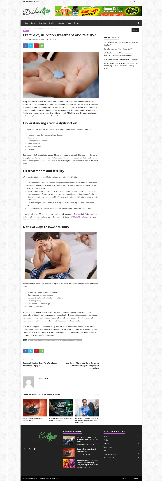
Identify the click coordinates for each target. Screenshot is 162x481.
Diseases (61, 23)
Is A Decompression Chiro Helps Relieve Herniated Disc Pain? (121, 44)
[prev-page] (95, 394)
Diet (26, 23)
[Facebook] (131, 1)
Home (24, 28)
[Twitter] (134, 1)
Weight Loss (108, 447)
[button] (138, 23)
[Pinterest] (36, 45)
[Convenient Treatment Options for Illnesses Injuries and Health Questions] (87, 407)
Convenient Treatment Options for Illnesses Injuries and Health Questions (86, 420)
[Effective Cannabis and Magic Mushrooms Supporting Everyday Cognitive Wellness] (69, 463)
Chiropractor (81, 444)
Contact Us (126, 478)
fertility (67, 340)
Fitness (76, 23)
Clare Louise (29, 39)
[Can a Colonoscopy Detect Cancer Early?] (35, 407)
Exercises (42, 23)
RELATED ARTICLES (32, 394)
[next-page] (98, 394)
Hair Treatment (109, 458)
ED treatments (44, 340)
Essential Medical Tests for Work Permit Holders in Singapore (40, 364)
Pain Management (110, 454)
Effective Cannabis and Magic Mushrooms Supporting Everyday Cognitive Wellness (118, 54)
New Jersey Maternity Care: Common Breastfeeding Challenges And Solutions (82, 365)
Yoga (69, 23)
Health (51, 23)
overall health (76, 340)
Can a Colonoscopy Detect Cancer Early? (32, 419)
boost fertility (33, 340)
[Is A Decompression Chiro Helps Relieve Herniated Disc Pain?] (69, 440)
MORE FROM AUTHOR (51, 394)
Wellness (80, 467)
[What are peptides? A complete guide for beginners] (61, 407)
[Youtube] (138, 1)
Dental (33, 23)
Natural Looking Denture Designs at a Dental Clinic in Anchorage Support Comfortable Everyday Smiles (121, 65)
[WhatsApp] (41, 45)
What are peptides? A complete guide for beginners (60, 419)
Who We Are (135, 478)
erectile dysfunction (56, 340)
